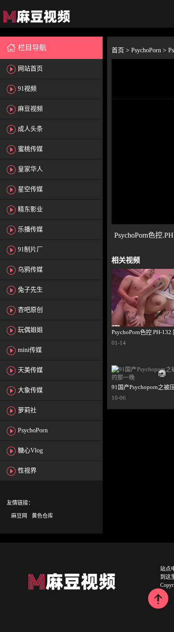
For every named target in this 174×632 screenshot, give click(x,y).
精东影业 (30, 209)
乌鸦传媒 (30, 269)
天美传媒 (30, 370)
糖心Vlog (30, 450)
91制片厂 (30, 249)
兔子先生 (30, 289)
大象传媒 (30, 390)
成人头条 (30, 129)
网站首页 (30, 68)
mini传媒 (30, 350)
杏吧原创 (30, 309)
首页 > (121, 50)
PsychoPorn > (149, 50)
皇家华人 (30, 169)
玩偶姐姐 (30, 329)
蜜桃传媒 (30, 149)
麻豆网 (19, 516)
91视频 (27, 88)
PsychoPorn (33, 430)
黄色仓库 (42, 516)
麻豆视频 (30, 108)
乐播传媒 (30, 229)
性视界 (27, 470)
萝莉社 (27, 410)
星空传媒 (30, 189)
